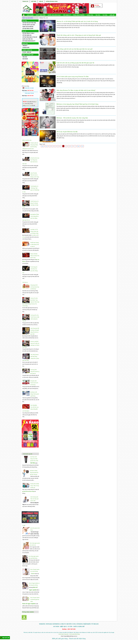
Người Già (25, 43)
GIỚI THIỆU (33, 1)
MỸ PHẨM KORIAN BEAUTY (29, 41)
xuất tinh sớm (28, 105)
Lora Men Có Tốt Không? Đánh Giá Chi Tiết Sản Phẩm (34, 231)
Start (42, 146)
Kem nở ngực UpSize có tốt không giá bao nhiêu (35, 599)
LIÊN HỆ (41, 1)
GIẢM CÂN (90, 15)
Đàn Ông (24, 20)
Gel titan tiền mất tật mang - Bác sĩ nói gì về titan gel (34, 485)
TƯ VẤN (105, 15)
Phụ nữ (24, 31)
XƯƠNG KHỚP (26, 47)
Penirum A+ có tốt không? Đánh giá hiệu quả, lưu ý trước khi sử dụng (77, 21)
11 (74, 146)
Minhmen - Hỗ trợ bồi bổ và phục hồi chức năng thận (72, 118)
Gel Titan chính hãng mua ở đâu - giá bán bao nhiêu (34, 458)
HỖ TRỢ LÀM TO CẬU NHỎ (29, 24)
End (82, 146)
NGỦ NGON (25, 58)
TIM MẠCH (25, 45)
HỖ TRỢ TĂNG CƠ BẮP (28, 28)
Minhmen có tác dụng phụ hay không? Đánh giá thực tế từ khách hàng (77, 104)
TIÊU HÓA (25, 57)
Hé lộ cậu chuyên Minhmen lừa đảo (67, 132)
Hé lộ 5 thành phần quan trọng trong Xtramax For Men (73, 76)
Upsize (33, 573)
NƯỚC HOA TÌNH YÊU (28, 39)
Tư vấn (23, 525)
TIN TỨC (97, 15)
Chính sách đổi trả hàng (74, 634)
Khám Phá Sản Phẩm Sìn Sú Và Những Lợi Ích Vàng (34, 174)
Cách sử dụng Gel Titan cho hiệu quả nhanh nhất (34, 498)
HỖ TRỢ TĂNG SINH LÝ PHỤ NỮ (30, 37)
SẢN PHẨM (30, 15)
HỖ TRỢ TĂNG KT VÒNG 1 (28, 33)
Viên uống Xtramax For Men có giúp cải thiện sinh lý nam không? (76, 90)
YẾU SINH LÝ (67, 15)
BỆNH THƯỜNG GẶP (27, 55)
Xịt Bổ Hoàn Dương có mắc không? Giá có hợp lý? (34, 244)
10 (71, 146)
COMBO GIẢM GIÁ (27, 50)
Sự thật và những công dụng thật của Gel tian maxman (34, 472)
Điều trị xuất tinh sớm (26, 140)
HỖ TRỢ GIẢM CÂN (27, 35)
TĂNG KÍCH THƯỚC (78, 15)
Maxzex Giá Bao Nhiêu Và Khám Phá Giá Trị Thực (34, 255)
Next (78, 146)
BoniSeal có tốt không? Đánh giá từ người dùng (34, 394)
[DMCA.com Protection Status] (24, 619)
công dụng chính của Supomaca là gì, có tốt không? (34, 286)
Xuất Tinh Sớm (40, 15)
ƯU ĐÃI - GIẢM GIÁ (27, 52)
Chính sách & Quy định (64, 634)
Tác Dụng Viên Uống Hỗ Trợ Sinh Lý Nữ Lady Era (34, 371)
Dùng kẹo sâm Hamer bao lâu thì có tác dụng (34, 382)
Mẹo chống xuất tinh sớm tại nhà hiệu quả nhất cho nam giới (74, 49)
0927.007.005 (5, 638)
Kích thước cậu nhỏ (27, 454)
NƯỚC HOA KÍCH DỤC (54, 15)
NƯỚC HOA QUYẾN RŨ (28, 26)
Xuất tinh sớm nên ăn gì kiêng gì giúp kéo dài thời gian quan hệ (75, 63)
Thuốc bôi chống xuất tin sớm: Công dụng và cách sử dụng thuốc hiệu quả (79, 35)
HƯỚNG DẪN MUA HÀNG (51, 1)
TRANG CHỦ (25, 1)
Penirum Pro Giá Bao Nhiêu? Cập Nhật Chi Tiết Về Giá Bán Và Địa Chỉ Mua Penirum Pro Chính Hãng (30, 301)
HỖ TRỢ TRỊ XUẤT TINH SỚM (29, 22)
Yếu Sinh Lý (25, 282)
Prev (46, 146)
